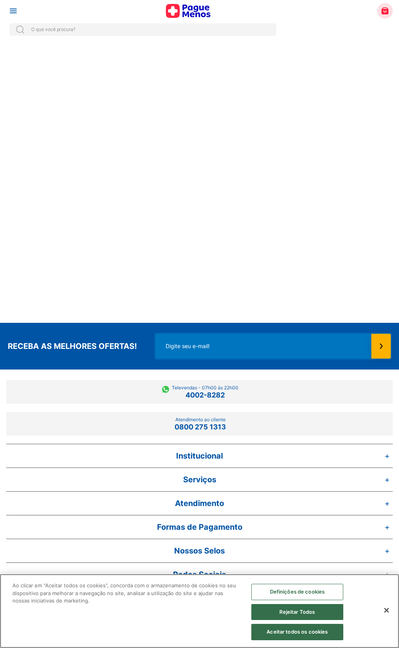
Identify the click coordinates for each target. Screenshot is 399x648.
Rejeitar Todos (297, 612)
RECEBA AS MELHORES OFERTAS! (72, 346)
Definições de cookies (297, 591)
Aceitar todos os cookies (297, 632)
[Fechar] (386, 610)
